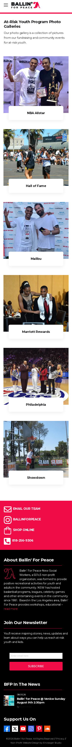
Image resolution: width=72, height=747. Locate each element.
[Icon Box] (36, 530)
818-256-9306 (22, 540)
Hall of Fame (36, 186)
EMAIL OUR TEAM (26, 509)
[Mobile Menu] (6, 5)
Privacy (60, 738)
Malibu (36, 259)
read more (11, 609)
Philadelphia (36, 404)
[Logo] (25, 5)
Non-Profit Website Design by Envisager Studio (36, 742)
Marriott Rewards (36, 331)
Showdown (36, 477)
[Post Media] (9, 700)
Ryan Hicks (25, 706)
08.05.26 (21, 694)
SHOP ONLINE (23, 530)
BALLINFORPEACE (27, 519)
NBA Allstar (36, 113)
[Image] (36, 84)
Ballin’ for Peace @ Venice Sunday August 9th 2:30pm (41, 700)
